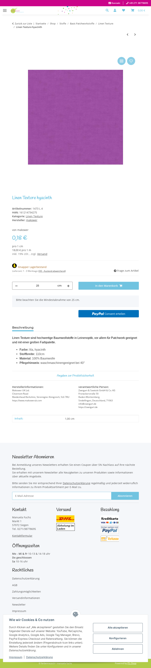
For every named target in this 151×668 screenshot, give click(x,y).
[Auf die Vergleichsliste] (121, 61)
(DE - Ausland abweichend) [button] (52, 271)
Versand (42, 254)
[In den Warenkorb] (15, 52)
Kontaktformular (22, 535)
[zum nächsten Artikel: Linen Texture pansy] (135, 34)
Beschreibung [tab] (23, 327)
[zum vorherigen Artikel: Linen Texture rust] (127, 34)
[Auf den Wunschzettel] (131, 61)
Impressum (15, 657)
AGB (14, 585)
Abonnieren (125, 496)
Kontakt (115, 3)
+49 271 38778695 (138, 3)
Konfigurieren (118, 638)
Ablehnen (118, 648)
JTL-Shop (131, 663)
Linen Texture (34, 216)
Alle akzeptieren (118, 627)
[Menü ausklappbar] (5, 8)
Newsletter (19, 604)
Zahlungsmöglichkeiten (26, 591)
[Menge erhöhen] (68, 285)
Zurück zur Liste (23, 23)
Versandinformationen (26, 598)
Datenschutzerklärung (39, 657)
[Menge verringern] (16, 285)
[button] (108, 10)
